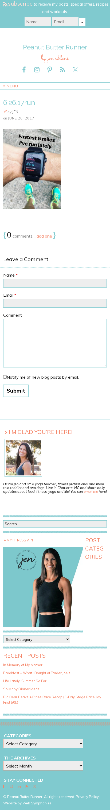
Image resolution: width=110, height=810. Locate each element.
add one (44, 236)
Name (10, 275)
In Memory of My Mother (22, 665)
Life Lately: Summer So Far (24, 681)
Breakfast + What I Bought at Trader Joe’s (36, 673)
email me (91, 491)
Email (9, 295)
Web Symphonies (37, 803)
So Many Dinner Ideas (21, 689)
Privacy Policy (87, 797)
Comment (12, 315)
